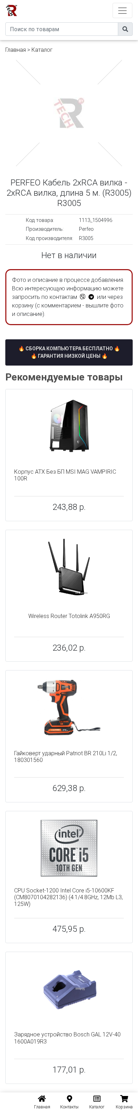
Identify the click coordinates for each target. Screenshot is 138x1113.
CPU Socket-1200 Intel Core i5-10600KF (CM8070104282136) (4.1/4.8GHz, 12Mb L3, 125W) (68, 897)
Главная (15, 49)
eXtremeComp (79, 3)
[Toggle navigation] (122, 10)
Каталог (42, 49)
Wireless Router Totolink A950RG (69, 616)
